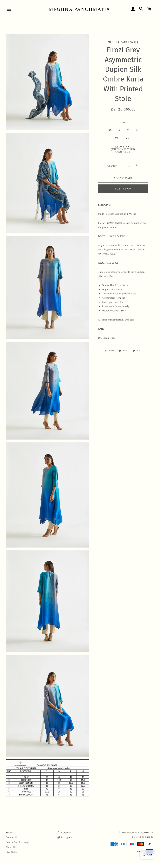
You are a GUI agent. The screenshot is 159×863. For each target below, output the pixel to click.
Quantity (112, 165)
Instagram (66, 837)
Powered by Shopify (142, 836)
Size (123, 122)
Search (9, 832)
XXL (128, 138)
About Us (11, 847)
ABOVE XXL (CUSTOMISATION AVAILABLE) (123, 149)
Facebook (65, 832)
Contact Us (12, 837)
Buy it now (123, 188)
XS (110, 130)
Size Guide (11, 852)
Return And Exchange (17, 842)
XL (117, 138)
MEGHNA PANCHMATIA (79, 9)
